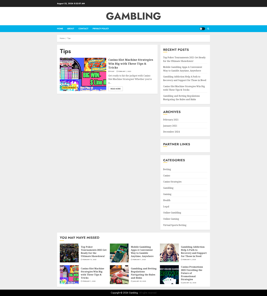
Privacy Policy (101, 28)
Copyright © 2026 (120, 292)
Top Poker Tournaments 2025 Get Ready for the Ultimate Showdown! (94, 251)
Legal (166, 206)
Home (60, 28)
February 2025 (171, 119)
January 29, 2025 (139, 281)
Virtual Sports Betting (174, 225)
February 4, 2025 (189, 260)
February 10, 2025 (89, 260)
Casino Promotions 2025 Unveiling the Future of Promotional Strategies (192, 273)
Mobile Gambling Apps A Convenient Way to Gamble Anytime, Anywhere (142, 251)
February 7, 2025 (139, 260)
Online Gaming (171, 218)
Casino (166, 175)
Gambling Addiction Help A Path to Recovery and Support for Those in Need (194, 251)
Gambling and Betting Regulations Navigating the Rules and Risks (181, 97)
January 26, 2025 (189, 283)
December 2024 (171, 131)
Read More (116, 89)
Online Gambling (172, 212)
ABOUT (70, 28)
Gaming (167, 194)
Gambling (133, 16)
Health (166, 200)
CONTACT (83, 28)
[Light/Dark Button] (202, 28)
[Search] (208, 28)
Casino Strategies (69, 88)
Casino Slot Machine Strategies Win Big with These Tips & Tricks (130, 63)
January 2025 (170, 125)
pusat (112, 71)
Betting (167, 169)
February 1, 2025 (124, 71)
